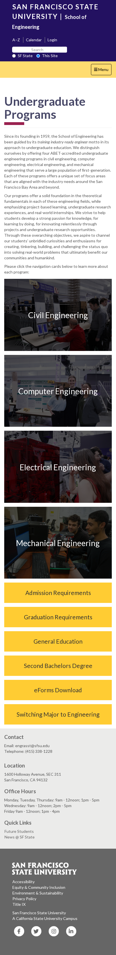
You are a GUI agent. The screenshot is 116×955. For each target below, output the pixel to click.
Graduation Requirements (58, 616)
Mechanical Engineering (58, 543)
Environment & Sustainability (37, 893)
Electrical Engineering (58, 467)
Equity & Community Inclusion (38, 887)
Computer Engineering (58, 391)
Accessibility (23, 881)
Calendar (34, 39)
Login (52, 39)
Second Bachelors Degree (58, 665)
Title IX (19, 904)
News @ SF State (20, 837)
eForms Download (58, 689)
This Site (50, 55)
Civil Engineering (58, 315)
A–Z (16, 39)
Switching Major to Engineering (58, 714)
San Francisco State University (39, 912)
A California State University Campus (44, 918)
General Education (58, 641)
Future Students (19, 831)
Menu (102, 71)
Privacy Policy (24, 898)
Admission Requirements (58, 592)
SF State (25, 55)
